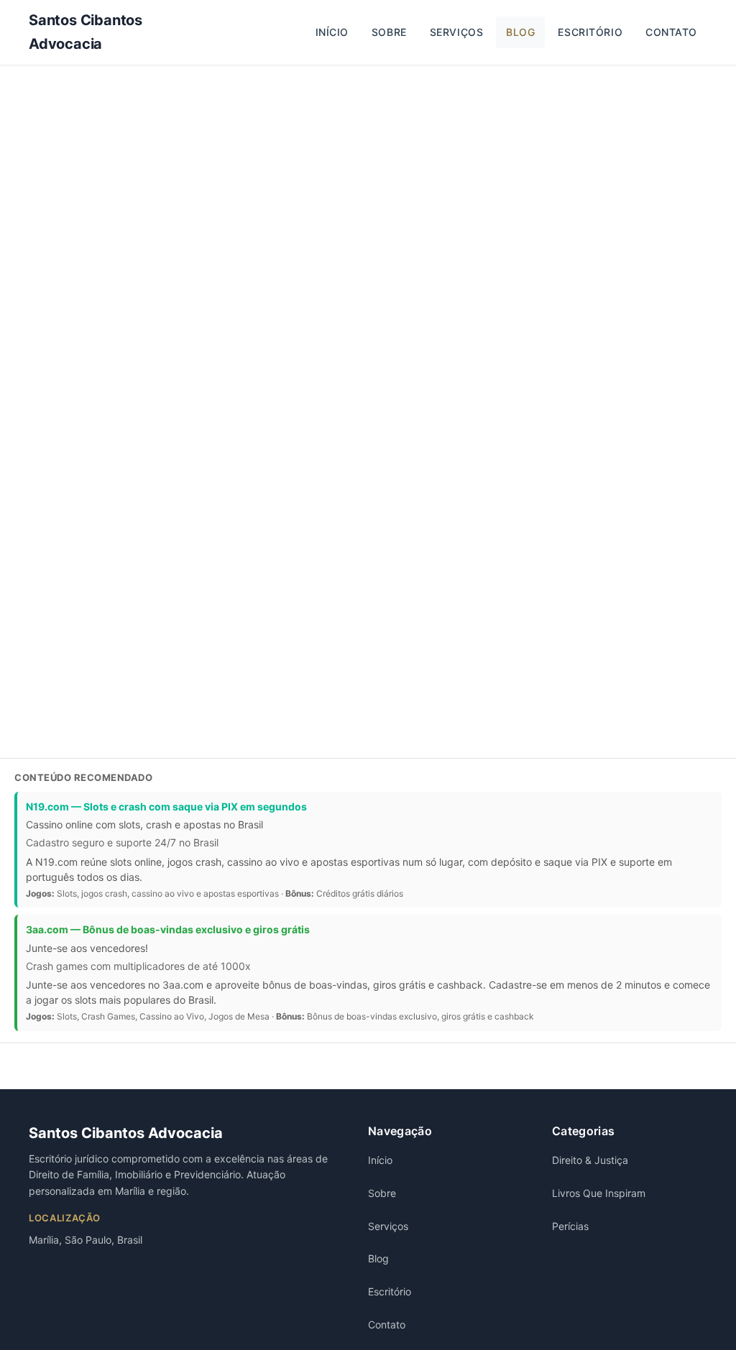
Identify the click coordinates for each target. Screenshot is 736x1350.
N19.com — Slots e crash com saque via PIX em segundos (166, 806)
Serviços (456, 32)
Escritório (590, 32)
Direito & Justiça (590, 1160)
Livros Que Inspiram (598, 1193)
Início (332, 32)
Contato (671, 32)
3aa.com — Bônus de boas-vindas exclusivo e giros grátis (168, 929)
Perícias (570, 1226)
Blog (520, 32)
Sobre (389, 32)
